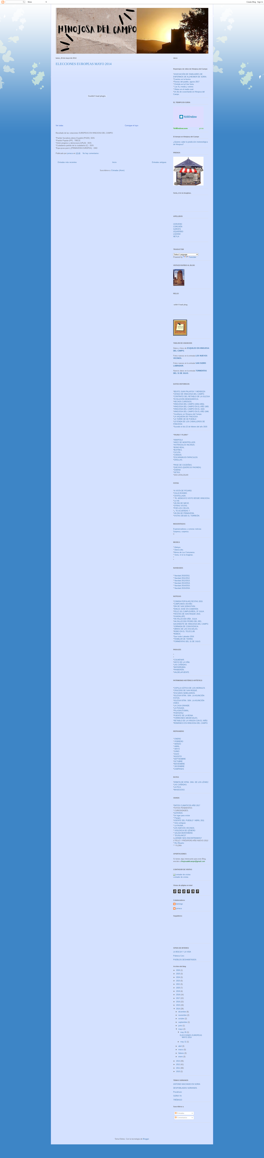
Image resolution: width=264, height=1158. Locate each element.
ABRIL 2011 (199, 820)
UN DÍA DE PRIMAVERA (184, 513)
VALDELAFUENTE (181, 672)
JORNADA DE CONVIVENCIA (186, 626)
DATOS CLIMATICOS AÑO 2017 (187, 805)
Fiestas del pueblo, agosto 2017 (186, 82)
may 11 (183, 1042)
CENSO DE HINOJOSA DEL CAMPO (189, 394)
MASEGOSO (179, 790)
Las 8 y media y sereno (183, 87)
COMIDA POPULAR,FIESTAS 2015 (188, 601)
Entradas (180, 1113)
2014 (178, 1009)
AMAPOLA (178, 440)
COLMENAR (179, 660)
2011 (178, 1068)
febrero (181, 1053)
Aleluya (177, 547)
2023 (178, 981)
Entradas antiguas (159, 162)
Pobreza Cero (178, 956)
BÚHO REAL (179, 447)
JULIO (176, 754)
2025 (178, 974)
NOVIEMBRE (179, 764)
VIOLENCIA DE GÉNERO (184, 830)
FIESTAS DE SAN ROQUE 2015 (187, 614)
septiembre (183, 1022)
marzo (181, 1050)
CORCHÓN (177, 227)
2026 (178, 970)
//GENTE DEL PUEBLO (184, 820)
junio (180, 1026)
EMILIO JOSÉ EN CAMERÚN (186, 609)
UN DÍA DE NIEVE (181, 503)
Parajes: (177, 818)
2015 (178, 1005)
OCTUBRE (178, 761)
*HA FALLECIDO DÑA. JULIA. (185, 619)
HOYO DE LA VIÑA (182, 662)
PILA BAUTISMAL (181, 711)
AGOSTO (178, 756)
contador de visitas (180, 877)
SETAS (177, 472)
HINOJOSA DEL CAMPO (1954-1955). (189, 404)
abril (180, 1046)
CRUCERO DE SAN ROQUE (185, 690)
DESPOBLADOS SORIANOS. (185, 1088)
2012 (178, 1064)
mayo (180, 1029)
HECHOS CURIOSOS (183, 402)
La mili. (177, 501)
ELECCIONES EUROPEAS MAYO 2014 (84, 64)
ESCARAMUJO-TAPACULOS (186, 457)
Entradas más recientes (67, 162)
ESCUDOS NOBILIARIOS (184, 693)
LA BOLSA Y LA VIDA (182, 952)
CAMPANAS (179, 769)
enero (180, 1057)
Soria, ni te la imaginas (183, 555)
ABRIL (177, 746)
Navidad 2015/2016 (182, 588)
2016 (178, 1002)
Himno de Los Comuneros (184, 552)
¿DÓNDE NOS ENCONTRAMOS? (188, 838)
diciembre (182, 1012)
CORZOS (178, 455)
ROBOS (177, 634)
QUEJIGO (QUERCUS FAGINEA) (187, 467)
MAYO (177, 749)
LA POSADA (179, 708)
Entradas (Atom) (117, 170)
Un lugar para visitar (182, 815)
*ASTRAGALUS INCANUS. (184, 445)
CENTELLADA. (180, 496)
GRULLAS (178, 460)
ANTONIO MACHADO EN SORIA (186, 1084)
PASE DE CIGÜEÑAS (183, 465)
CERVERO (177, 224)
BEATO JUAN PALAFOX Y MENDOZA (189, 391)
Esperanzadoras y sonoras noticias (187, 529)
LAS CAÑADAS (180, 665)
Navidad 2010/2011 (182, 576)
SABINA (177, 470)
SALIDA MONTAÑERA (183, 833)
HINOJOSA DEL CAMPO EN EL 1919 (189, 409)
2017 (178, 998)
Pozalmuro (177, 1092)
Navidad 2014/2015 (182, 586)
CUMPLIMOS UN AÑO (183, 604)
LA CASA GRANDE (181, 706)
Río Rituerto (179, 843)
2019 (178, 991)
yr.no (201, 128)
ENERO (177, 739)
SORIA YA (177, 1096)
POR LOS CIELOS (181, 508)
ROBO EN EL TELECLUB (184, 631)
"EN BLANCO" (180, 835)
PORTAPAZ (178, 713)
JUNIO (176, 751)
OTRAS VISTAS (180, 506)
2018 (178, 995)
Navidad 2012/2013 (182, 581)
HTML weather (188, 116)
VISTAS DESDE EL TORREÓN (186, 516)
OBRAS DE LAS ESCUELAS (185, 629)
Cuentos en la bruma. (182, 79)
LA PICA (177, 787)
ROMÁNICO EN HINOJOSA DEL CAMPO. (191, 723)
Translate (192, 257)
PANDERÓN (179, 670)
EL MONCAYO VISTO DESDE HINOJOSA (192, 498)
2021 (178, 984)
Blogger (146, 1139)
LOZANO (177, 234)
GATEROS (178, 813)
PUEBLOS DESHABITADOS (184, 960)
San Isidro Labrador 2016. (184, 636)
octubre (181, 1019)
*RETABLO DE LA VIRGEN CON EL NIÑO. (190, 721)
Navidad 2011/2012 (182, 578)
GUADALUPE (179, 616)
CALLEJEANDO (180, 493)
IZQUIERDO (178, 231)
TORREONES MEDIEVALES (185, 718)
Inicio (114, 162)
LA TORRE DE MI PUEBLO (185, 419)
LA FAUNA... (179, 826)
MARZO (177, 744)
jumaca (179, 908)
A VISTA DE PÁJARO (183, 491)
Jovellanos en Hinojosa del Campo (187, 414)
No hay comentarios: (91, 153)
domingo (179, 904)
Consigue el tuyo (131, 125)
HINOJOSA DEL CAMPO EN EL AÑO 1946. (191, 411)
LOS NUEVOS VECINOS (184, 828)
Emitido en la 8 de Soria (184, 84)
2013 (178, 1061)
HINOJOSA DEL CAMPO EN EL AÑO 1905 (191, 407)
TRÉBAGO (177, 1100)
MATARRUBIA (179, 667)
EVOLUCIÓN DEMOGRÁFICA (186, 399)
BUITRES (178, 450)
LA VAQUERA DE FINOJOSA (186, 417)
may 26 (183, 1032)
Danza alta (178, 550)
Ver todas (59, 125)
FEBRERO (178, 741)
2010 (178, 1071)
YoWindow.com (180, 128)
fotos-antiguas (180, 823)
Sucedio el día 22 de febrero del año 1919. (191, 427)
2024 (178, 977)
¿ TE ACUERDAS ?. (182, 511)
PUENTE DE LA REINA (183, 715)
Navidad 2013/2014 (182, 583)
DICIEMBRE (179, 766)
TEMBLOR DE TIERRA (183, 639)
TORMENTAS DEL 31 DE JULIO (187, 641)
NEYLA (176, 236)
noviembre (182, 1015)
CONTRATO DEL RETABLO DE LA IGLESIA (192, 396)
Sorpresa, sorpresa (180, 532)
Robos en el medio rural (183, 89)
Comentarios (182, 1118)
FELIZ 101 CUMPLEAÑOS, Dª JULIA (189, 611)
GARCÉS (177, 229)
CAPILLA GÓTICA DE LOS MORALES (189, 688)
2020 (178, 988)
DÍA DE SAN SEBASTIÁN (184, 606)
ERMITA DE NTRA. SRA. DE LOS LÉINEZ (191, 782)
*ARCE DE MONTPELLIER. (184, 442)
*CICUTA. (177, 452)
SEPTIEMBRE (180, 759)
